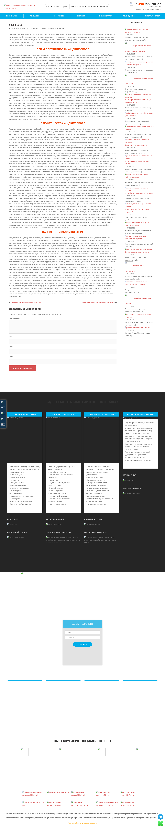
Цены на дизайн (92, 702)
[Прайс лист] (12, 524)
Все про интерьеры (93, 714)
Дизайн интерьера (77, 7)
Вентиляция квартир (55, 714)
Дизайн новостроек (94, 694)
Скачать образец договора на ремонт (82, 823)
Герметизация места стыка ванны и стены (26, 302)
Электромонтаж (131, 702)
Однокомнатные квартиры (20, 686)
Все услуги (81, 16)
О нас (48, 7)
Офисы (89, 710)
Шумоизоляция (130, 698)
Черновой (13, 718)
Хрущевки (13, 702)
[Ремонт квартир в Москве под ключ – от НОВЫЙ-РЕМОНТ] (23, 6)
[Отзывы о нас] (129, 480)
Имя (10, 337)
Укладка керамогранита (57, 690)
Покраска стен (53, 698)
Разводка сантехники (56, 706)
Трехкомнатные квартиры (19, 694)
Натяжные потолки (55, 686)
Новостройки (59, 16)
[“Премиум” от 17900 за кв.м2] (130, 418)
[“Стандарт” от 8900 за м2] (63, 440)
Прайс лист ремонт (55, 722)
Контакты (104, 7)
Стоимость (92, 7)
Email (11, 347)
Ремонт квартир (11, 16)
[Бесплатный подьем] (15, 537)
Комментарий (15, 318)
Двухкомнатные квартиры (19, 690)
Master (35, 28)
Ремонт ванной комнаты (57, 718)
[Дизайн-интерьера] (92, 524)
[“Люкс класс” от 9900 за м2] (101, 440)
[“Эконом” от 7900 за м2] (24, 440)
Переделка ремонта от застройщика (138, 722)
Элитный (13, 714)
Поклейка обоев (54, 694)
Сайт (11, 357)
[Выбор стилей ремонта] (101, 540)
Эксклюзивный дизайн (95, 718)
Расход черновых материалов (136, 710)
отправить (82, 644)
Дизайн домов (92, 690)
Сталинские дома (16, 706)
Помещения (34, 16)
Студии (12, 698)
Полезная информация (56, 28)
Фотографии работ (152, 16)
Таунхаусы (90, 706)
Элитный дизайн (93, 698)
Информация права (121, 814)
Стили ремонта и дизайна (96, 722)
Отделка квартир (60, 7)
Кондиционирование (55, 710)
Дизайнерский (15, 710)
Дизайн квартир (105, 16)
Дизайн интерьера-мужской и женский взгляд (98, 302)
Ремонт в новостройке (133, 686)
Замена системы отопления (135, 694)
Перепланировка (131, 706)
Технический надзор (132, 714)
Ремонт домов (129, 16)
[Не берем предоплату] (131, 493)
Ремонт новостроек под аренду (136, 718)
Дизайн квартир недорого (96, 686)
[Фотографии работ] (54, 524)
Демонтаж (14, 722)
